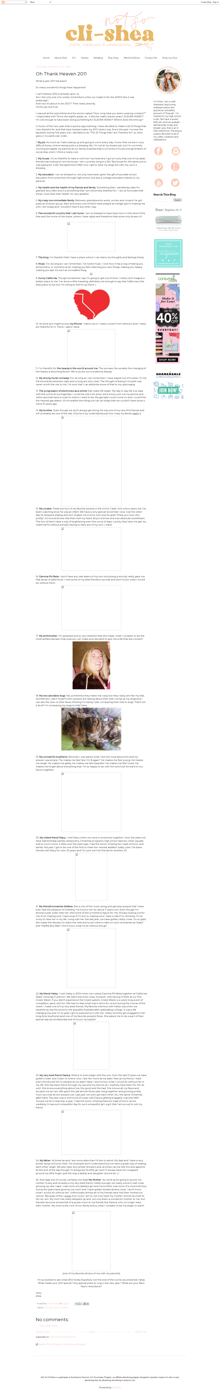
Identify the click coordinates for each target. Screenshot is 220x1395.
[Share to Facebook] (84, 1303)
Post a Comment (49, 1325)
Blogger (116, 1387)
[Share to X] (82, 1303)
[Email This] (76, 1303)
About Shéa (61, 58)
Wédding (98, 58)
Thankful (64, 1307)
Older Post (140, 1332)
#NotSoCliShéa (132, 58)
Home (92, 1332)
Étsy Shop (113, 58)
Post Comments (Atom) (62, 1337)
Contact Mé (151, 58)
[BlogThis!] (79, 1303)
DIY (74, 58)
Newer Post (43, 1332)
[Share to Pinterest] (87, 1303)
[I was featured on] (168, 267)
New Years (54, 1307)
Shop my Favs (169, 58)
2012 (46, 1307)
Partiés (84, 58)
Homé (46, 58)
